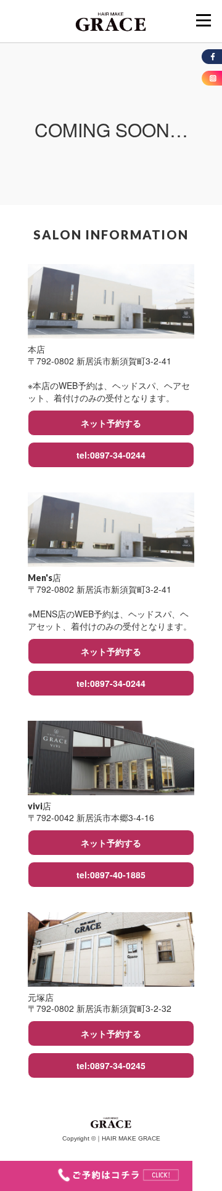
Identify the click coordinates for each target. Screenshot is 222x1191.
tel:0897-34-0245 (111, 1065)
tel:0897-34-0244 (111, 455)
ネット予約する (111, 423)
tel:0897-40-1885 (111, 874)
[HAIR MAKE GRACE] (111, 20)
